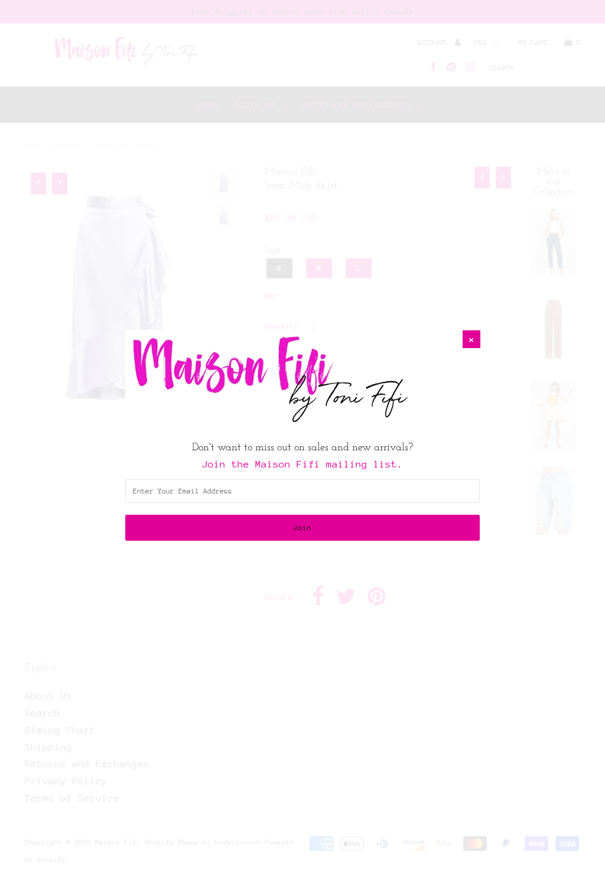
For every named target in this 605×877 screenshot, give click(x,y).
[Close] (471, 339)
